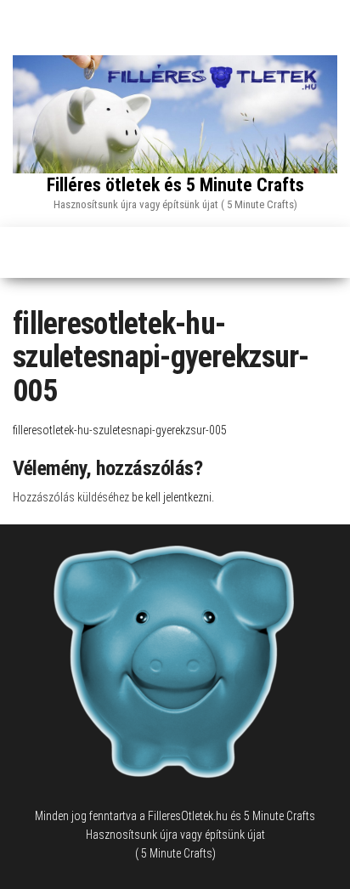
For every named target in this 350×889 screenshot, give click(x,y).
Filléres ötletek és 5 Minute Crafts (175, 184)
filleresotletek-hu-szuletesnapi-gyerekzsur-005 (120, 430)
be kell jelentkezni (172, 497)
